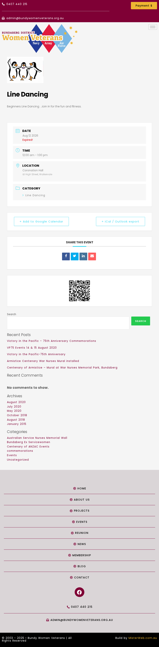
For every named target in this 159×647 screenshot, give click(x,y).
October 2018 (17, 415)
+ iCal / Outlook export (120, 221)
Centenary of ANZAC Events (28, 446)
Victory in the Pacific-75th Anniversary (36, 354)
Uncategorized (18, 460)
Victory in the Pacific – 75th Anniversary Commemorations (51, 341)
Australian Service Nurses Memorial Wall (37, 438)
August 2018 (16, 420)
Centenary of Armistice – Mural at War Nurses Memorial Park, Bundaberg (62, 367)
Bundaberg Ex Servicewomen (28, 442)
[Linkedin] (83, 256)
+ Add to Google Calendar (41, 221)
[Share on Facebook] (66, 256)
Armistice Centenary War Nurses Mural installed (43, 361)
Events (12, 455)
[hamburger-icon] (152, 27)
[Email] (92, 256)
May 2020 (14, 411)
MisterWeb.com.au (143, 638)
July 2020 (14, 406)
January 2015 (16, 424)
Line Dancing (35, 195)
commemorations (20, 451)
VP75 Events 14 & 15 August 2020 (32, 348)
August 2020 (16, 402)
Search (11, 314)
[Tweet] (75, 256)
